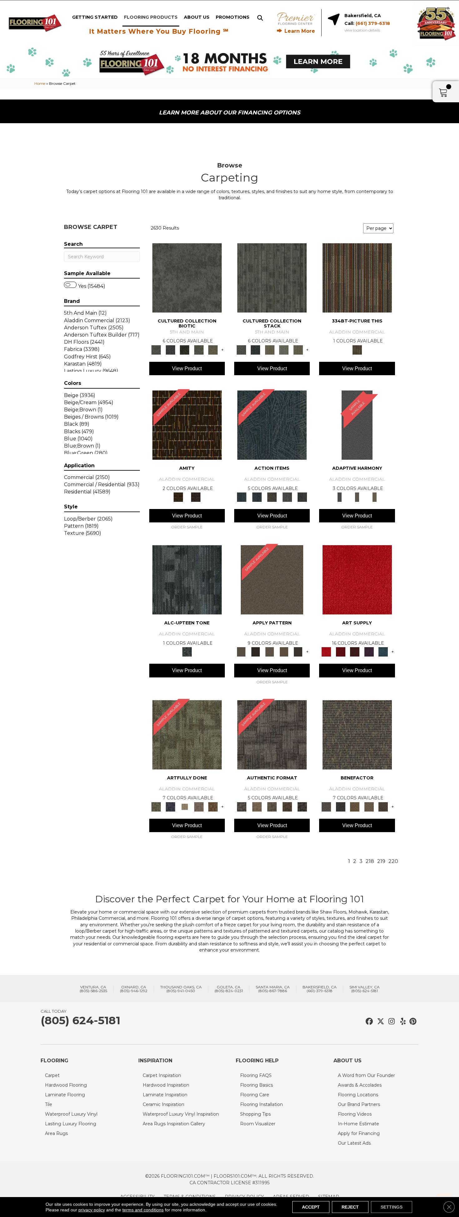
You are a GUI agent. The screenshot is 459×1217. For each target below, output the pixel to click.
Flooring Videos (355, 1114)
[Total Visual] (354, 806)
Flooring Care (254, 1095)
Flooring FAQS (256, 1075)
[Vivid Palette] (213, 806)
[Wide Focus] (340, 806)
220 (393, 861)
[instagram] (390, 1021)
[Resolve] (272, 579)
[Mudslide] (357, 277)
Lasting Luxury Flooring (70, 1124)
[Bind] (272, 277)
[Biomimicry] (187, 277)
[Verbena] (369, 651)
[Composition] (199, 349)
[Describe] (270, 651)
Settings (391, 1207)
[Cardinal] (357, 579)
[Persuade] (284, 651)
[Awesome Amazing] (199, 806)
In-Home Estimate (358, 1124)
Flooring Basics (256, 1085)
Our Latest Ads (354, 1143)
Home (39, 83)
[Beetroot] (354, 651)
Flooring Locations (358, 1095)
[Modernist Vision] (184, 806)
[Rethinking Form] (287, 806)
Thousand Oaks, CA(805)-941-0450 (181, 989)
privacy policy (91, 1209)
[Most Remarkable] (170, 806)
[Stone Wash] (383, 651)
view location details (362, 30)
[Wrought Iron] (357, 496)
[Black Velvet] (196, 496)
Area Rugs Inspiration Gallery (174, 1124)
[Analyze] (255, 651)
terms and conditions (143, 1209)
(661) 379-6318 (373, 23)
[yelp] (401, 1021)
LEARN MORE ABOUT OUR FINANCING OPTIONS (229, 112)
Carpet (52, 1075)
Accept (311, 1207)
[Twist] (298, 349)
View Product (187, 368)
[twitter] (379, 1021)
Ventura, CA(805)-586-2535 (93, 989)
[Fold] (270, 349)
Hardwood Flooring (66, 1085)
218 (370, 861)
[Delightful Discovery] (187, 734)
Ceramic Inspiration (163, 1104)
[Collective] (184, 349)
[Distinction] (213, 349)
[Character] (170, 349)
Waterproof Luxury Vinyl (71, 1114)
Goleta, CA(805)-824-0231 (229, 989)
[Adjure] (298, 651)
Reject (350, 1207)
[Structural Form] (302, 806)
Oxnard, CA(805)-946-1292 (133, 989)
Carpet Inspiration (162, 1075)
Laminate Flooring (65, 1095)
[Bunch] (255, 349)
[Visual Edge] (272, 734)
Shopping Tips (255, 1114)
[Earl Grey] (287, 496)
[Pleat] (284, 349)
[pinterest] (412, 1021)
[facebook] (368, 1021)
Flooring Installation (261, 1104)
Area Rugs (56, 1133)
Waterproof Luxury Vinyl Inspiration (181, 1114)
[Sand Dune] (375, 496)
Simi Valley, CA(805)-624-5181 (364, 989)
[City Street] (302, 496)
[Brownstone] (272, 496)
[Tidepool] (272, 424)
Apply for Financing (359, 1133)
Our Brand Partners (359, 1104)
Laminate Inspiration (165, 1095)
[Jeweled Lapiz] (357, 424)
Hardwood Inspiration (166, 1085)
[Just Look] (383, 806)
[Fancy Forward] (357, 734)
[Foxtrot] (187, 579)
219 (381, 861)
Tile (48, 1104)
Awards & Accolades (360, 1085)
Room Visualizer (257, 1124)
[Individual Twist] (272, 806)
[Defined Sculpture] (256, 806)
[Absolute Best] (369, 806)
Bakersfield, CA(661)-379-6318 (320, 989)
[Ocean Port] (256, 496)
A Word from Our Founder (366, 1075)
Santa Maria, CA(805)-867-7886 (273, 989)
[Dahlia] (340, 651)
